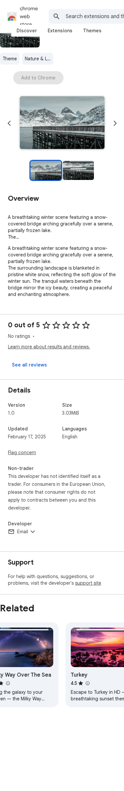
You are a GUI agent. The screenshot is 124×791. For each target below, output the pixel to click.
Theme (10, 59)
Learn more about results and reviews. (49, 347)
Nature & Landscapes (39, 59)
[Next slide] (115, 123)
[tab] (26, 31)
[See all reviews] (29, 365)
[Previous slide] (9, 123)
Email (22, 532)
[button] (62, 123)
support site (88, 583)
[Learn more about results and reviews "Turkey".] (87, 683)
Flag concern (22, 452)
